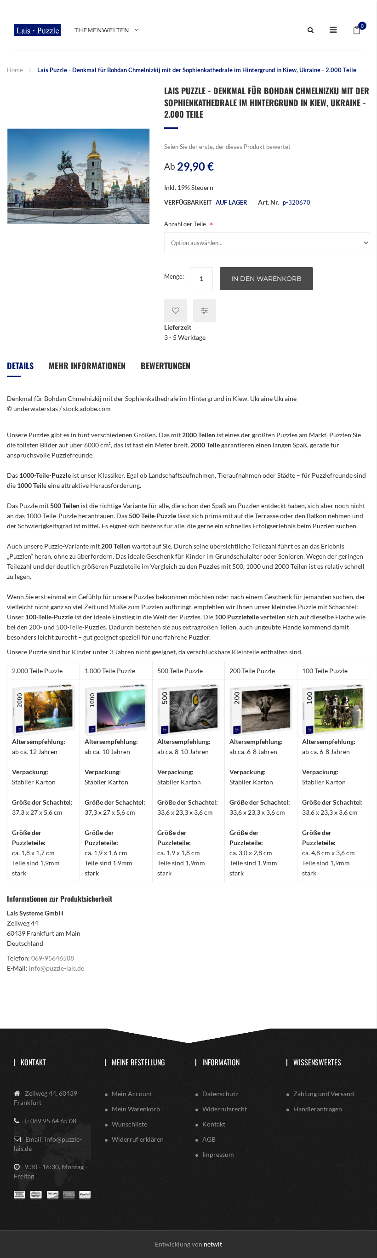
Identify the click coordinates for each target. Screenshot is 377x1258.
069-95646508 (52, 958)
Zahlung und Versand (323, 1094)
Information (221, 1062)
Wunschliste (129, 1124)
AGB (209, 1139)
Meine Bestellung (138, 1062)
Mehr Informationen (87, 365)
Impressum (218, 1154)
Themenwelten (101, 30)
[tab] (20, 369)
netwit (213, 1244)
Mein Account (132, 1094)
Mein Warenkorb (136, 1109)
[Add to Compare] (204, 310)
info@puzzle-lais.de (56, 968)
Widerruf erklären (138, 1139)
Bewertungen (165, 365)
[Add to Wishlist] (175, 310)
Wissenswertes (317, 1062)
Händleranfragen (317, 1109)
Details (20, 365)
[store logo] (37, 29)
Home (15, 70)
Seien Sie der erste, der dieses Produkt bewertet (227, 146)
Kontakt (33, 1062)
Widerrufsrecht (224, 1109)
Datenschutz (220, 1094)
